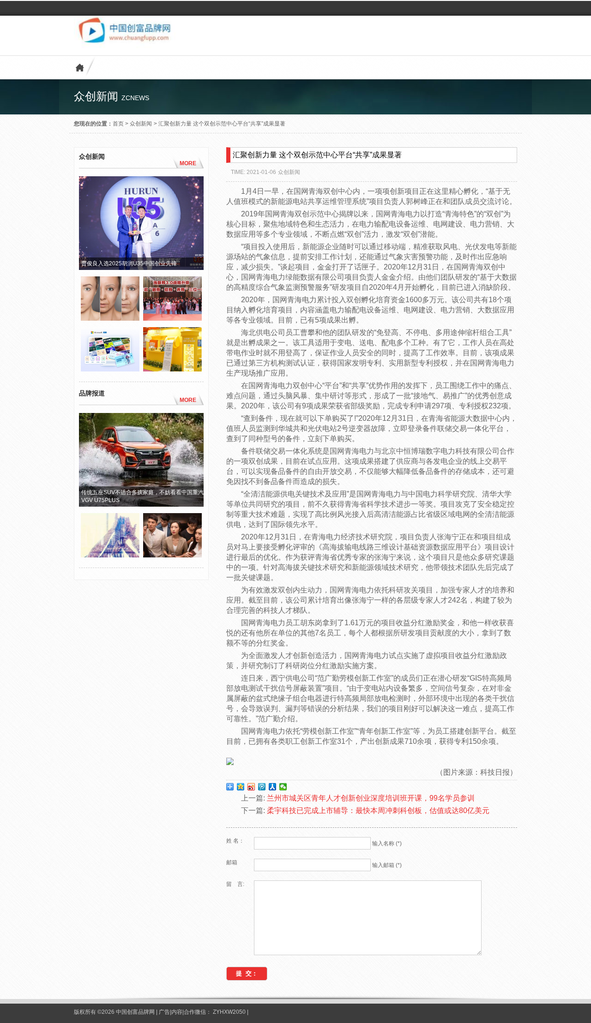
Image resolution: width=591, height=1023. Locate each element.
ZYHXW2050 (230, 1012)
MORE (188, 163)
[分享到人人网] (273, 786)
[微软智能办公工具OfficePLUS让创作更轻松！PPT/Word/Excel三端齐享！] (110, 369)
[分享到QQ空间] (241, 786)
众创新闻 (141, 123)
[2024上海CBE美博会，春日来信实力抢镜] (172, 369)
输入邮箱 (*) (387, 865)
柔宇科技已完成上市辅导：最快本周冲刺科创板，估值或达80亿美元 (378, 810)
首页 (118, 123)
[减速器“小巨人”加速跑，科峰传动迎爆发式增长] (110, 555)
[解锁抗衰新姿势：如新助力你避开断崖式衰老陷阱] (110, 318)
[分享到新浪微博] (251, 786)
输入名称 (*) (387, 843)
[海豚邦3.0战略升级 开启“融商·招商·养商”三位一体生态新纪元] (172, 318)
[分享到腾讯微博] (262, 786)
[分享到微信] (283, 786)
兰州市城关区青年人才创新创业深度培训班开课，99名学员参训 (371, 798)
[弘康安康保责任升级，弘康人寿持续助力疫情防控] (172, 555)
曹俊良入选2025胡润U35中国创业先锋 (129, 263)
